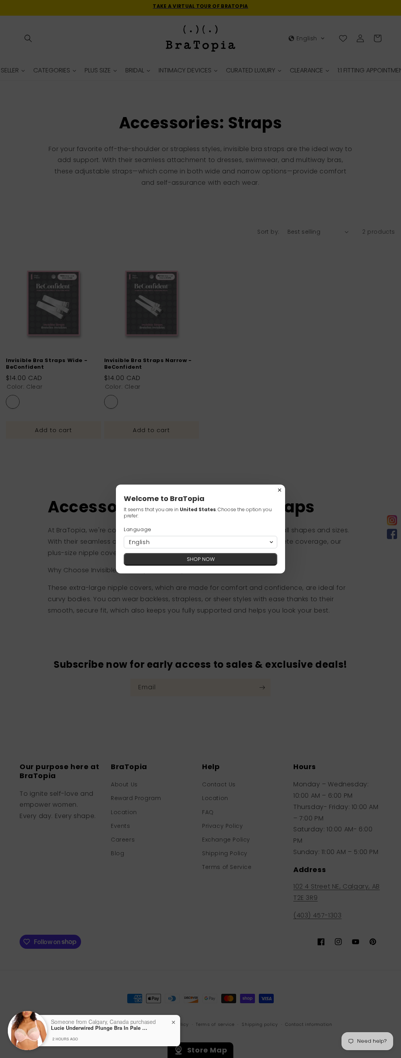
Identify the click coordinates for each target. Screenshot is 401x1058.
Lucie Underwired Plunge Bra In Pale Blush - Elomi (100, 1028)
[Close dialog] (280, 490)
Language (138, 529)
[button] (200, 542)
